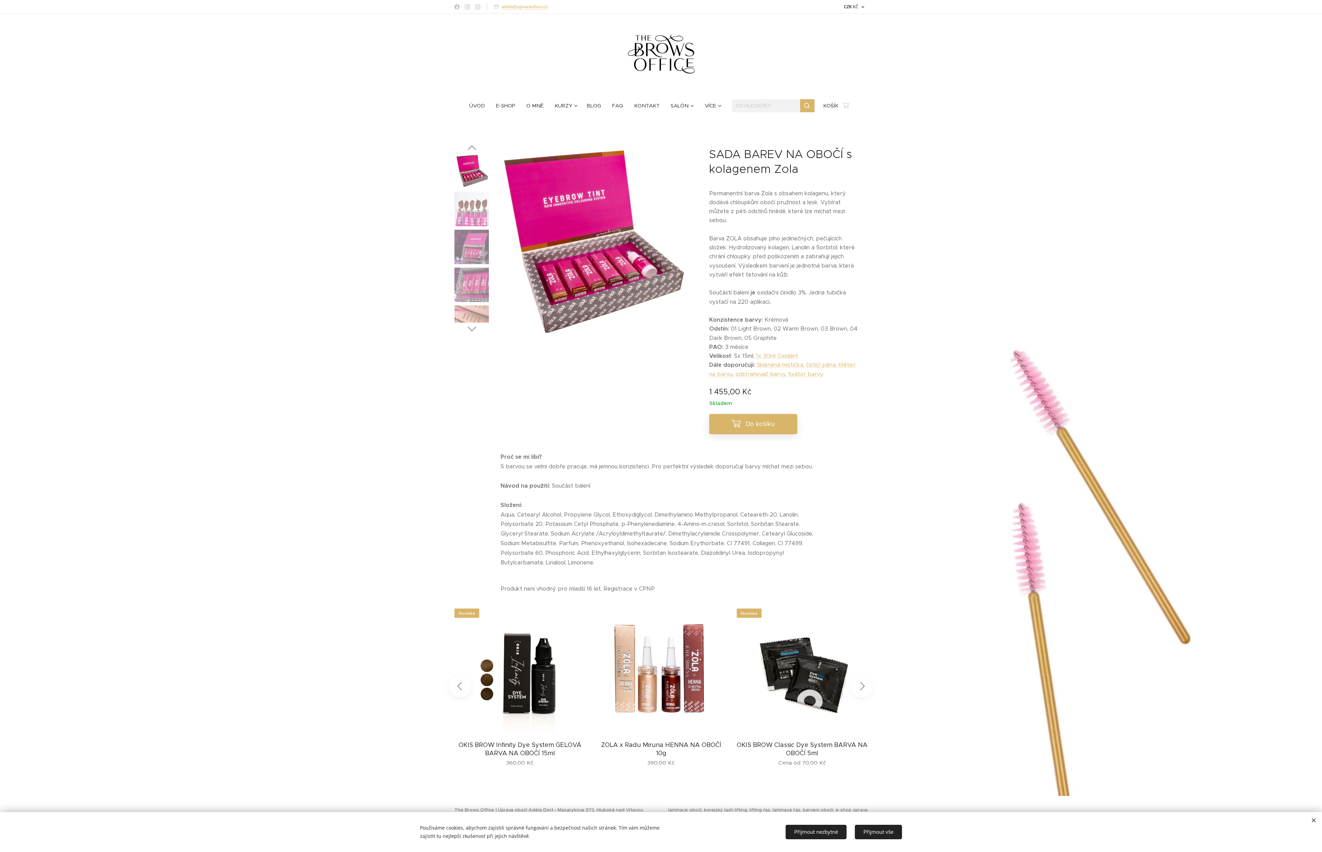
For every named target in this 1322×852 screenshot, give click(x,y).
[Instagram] (467, 7)
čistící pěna (821, 364)
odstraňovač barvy (760, 374)
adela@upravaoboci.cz (525, 6)
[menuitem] (480, 105)
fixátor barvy (805, 374)
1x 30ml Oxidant (777, 356)
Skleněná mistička (780, 364)
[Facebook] (457, 7)
